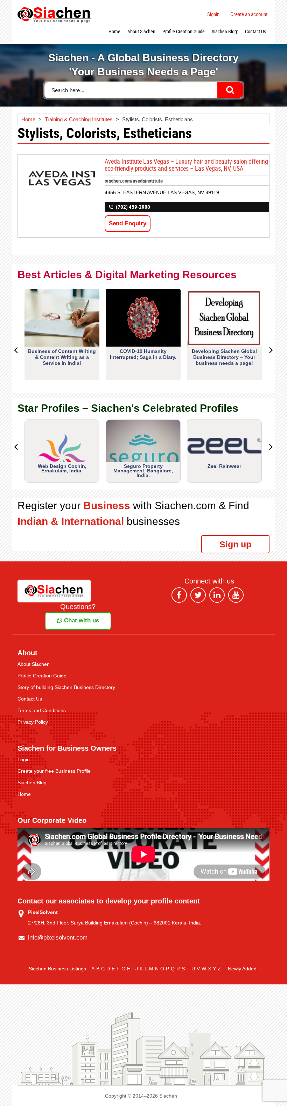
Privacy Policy (33, 722)
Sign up (235, 544)
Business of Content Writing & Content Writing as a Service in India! (62, 357)
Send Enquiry (127, 223)
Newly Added (242, 968)
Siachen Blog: (225, 31)
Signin (213, 14)
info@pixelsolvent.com (58, 937)
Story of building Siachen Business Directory (66, 687)
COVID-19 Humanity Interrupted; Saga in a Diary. (143, 354)
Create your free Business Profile (54, 771)
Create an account (248, 14)
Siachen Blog (32, 782)
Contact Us (255, 31)
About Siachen (141, 31)
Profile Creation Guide (183, 31)
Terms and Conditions (42, 710)
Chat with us (80, 620)
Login (24, 759)
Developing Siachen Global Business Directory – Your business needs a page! (224, 357)
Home (114, 31)
